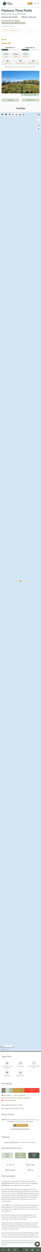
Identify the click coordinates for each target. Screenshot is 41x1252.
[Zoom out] (38, 121)
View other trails (30, 100)
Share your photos (29, 94)
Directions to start (33, 63)
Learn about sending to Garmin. (20, 1129)
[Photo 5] (27, 91)
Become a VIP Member (11, 1142)
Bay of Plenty (13, 17)
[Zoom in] (38, 118)
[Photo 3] (20, 91)
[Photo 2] (17, 91)
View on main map (30, 17)
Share (9, 100)
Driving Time (7, 63)
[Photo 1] (13, 91)
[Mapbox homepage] (5, 1049)
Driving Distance (20, 63)
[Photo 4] (24, 91)
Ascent (16, 56)
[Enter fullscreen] (38, 114)
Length (6, 56)
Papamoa (5, 17)
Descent (25, 56)
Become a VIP (9, 66)
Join (30, 3)
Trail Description (8, 1176)
